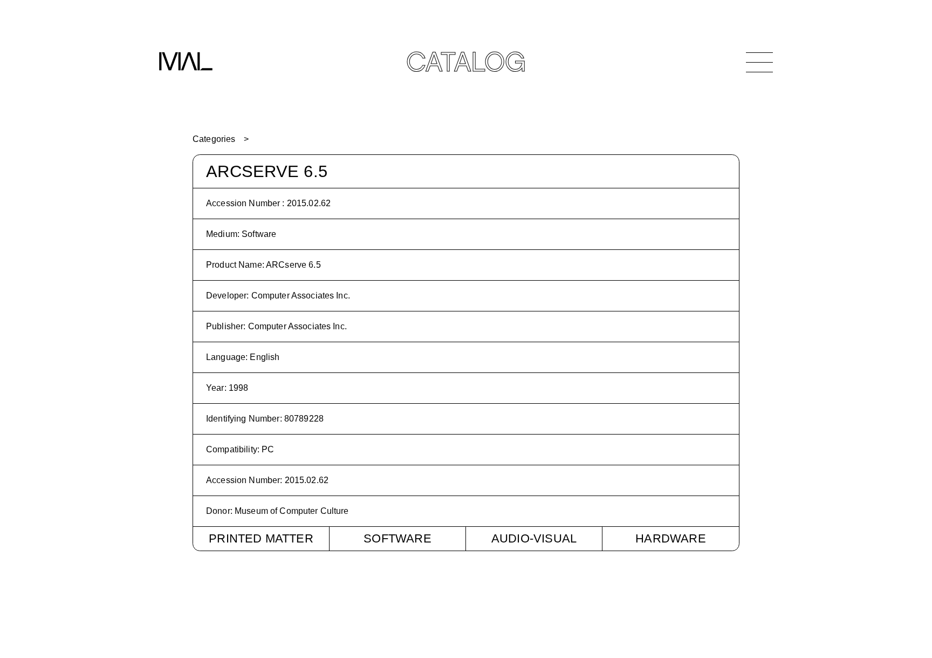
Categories (214, 139)
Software (397, 538)
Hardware (670, 538)
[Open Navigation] (759, 62)
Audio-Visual (534, 538)
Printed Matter (261, 538)
